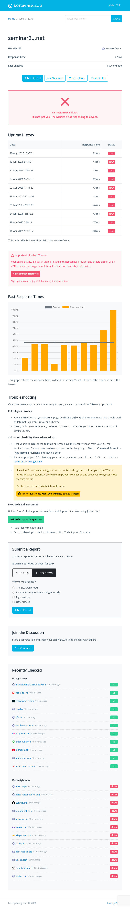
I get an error (23, 597)
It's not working (38, 592)
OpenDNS (19, 461)
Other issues (23, 601)
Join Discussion (55, 78)
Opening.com (28, 6)
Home (11, 18)
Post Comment (22, 648)
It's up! (22, 573)
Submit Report (33, 78)
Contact (115, 4)
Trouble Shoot (77, 78)
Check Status (98, 78)
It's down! (44, 573)
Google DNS (35, 461)
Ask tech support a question (26, 519)
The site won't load (27, 587)
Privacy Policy (114, 903)
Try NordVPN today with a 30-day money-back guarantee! (50, 493)
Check (116, 18)
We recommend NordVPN (26, 273)
